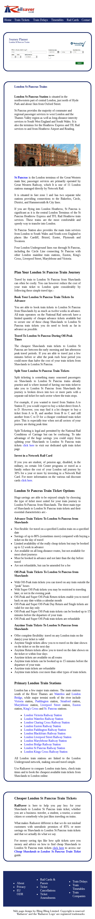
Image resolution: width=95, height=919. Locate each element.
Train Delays (40, 20)
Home (7, 20)
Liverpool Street (50, 705)
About (20, 883)
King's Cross (30, 708)
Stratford (65, 701)
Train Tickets (21, 20)
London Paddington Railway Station (45, 729)
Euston (77, 705)
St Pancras (21, 177)
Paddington (41, 701)
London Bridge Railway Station (42, 744)
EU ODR (20, 892)
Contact (86, 20)
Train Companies (79, 894)
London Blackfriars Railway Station (45, 733)
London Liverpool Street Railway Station (47, 737)
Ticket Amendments (48, 896)
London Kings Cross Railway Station (45, 751)
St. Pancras (50, 708)
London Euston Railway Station (42, 726)
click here (28, 445)
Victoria (18, 701)
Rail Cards (73, 20)
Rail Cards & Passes (47, 881)
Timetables (57, 20)
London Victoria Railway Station (43, 715)
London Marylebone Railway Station (45, 740)
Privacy (21, 887)
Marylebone (21, 705)
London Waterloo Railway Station (43, 719)
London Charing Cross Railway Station (47, 722)
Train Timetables (79, 887)
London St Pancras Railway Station (44, 748)
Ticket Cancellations (48, 888)
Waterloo (59, 694)
